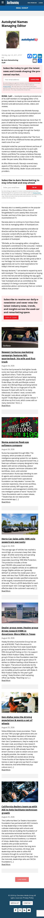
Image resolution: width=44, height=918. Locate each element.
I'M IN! (34, 187)
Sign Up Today (11, 317)
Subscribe (35, 79)
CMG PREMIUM (32, 3)
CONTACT (27, 903)
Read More (6, 405)
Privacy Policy (7, 86)
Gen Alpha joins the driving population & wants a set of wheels (17, 720)
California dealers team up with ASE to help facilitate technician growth (19, 809)
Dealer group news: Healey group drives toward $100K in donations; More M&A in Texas (20, 630)
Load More (22, 879)
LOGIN (41, 3)
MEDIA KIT (15, 903)
